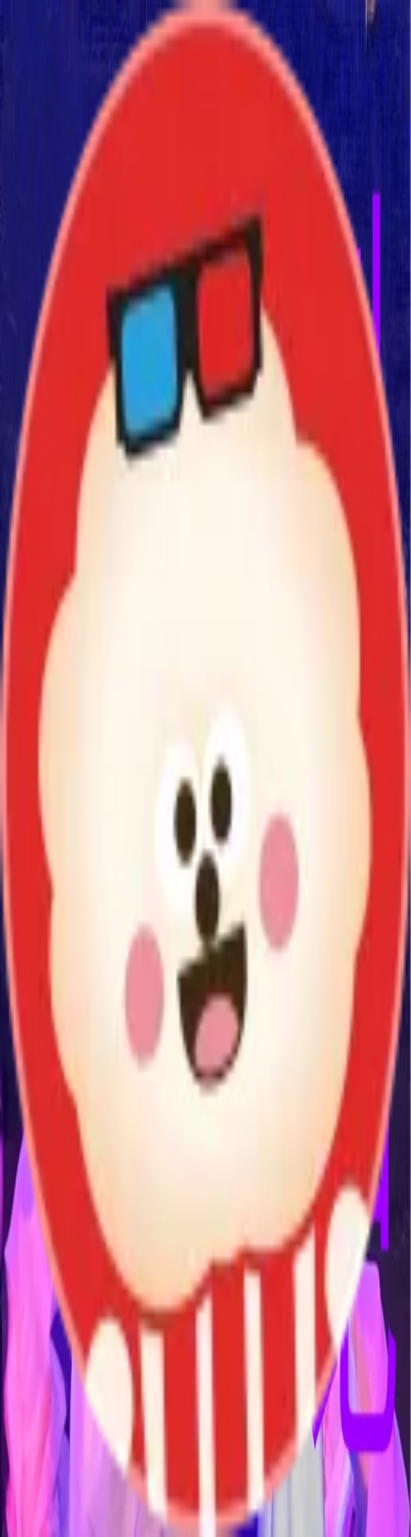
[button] (205, 1285)
